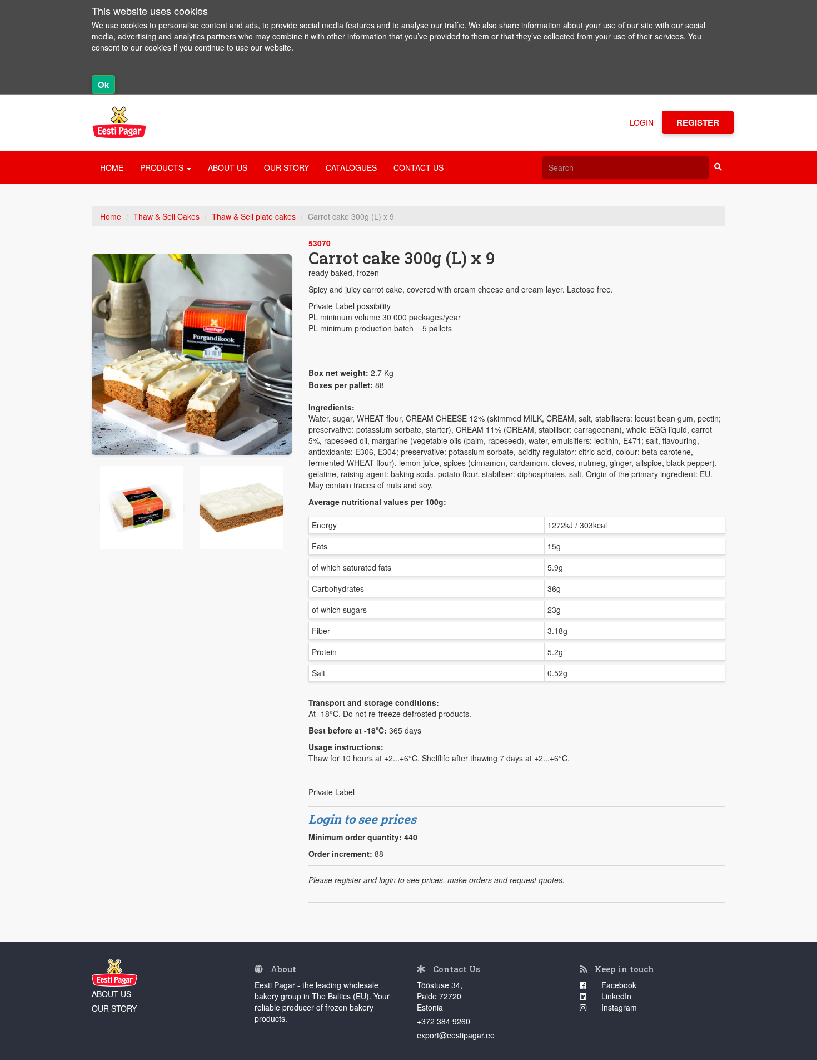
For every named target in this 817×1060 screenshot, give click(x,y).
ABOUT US (227, 167)
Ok (103, 84)
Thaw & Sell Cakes (166, 216)
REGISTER (697, 122)
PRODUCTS (163, 167)
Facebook (617, 984)
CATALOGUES (351, 167)
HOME (111, 167)
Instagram (618, 1007)
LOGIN (642, 122)
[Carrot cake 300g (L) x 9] (192, 354)
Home (110, 216)
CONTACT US (418, 167)
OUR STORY (286, 167)
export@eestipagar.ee (456, 1035)
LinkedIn (615, 996)
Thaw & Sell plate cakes (254, 216)
